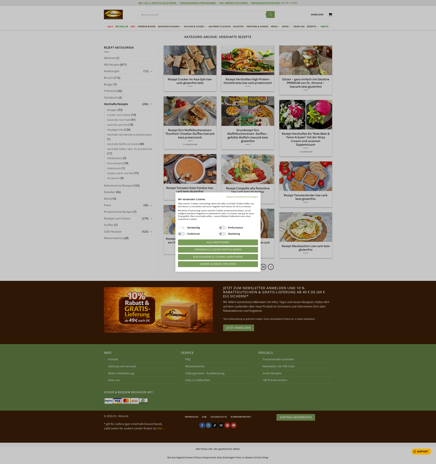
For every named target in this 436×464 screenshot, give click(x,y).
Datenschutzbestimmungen (242, 196)
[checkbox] (181, 227)
